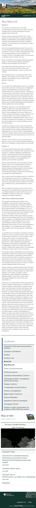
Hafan (30, 502)
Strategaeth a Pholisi (11, 404)
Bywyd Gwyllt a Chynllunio (13, 394)
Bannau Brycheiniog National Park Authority (18, 8)
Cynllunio (9, 341)
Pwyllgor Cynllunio (10, 384)
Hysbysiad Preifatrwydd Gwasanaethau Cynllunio (17, 347)
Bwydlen (7, 15)
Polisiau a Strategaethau (12, 391)
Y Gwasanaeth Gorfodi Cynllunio (15, 387)
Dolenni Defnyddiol (10, 397)
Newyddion (6, 483)
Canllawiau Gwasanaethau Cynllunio (16, 375)
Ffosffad (7, 355)
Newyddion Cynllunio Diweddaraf (15, 401)
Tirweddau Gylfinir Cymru (11, 468)
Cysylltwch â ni (27, 15)
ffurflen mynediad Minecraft (13, 368)
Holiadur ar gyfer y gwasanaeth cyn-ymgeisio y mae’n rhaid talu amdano (16, 408)
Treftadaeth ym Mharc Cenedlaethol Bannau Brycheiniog (16, 380)
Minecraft (7, 361)
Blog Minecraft (9, 365)
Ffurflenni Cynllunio (11, 372)
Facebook (14, 502)
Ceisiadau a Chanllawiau (12, 351)
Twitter (9, 502)
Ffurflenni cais (9, 358)
